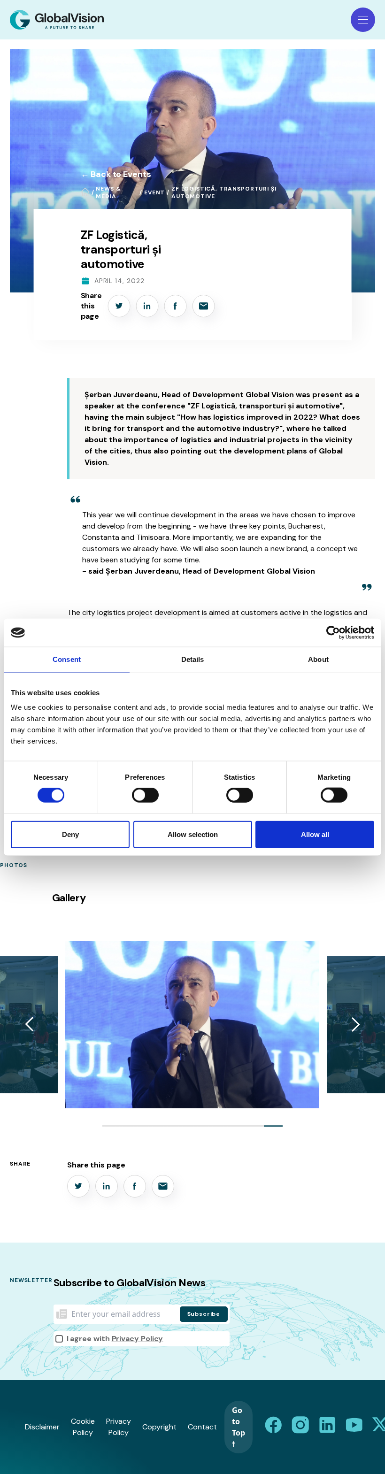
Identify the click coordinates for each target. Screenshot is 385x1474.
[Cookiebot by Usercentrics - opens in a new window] (333, 633)
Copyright (159, 1427)
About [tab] (318, 659)
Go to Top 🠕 (238, 1427)
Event (154, 192)
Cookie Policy (83, 1426)
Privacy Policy (137, 1338)
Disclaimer (42, 1427)
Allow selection (193, 834)
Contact (202, 1427)
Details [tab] (192, 659)
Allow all (315, 834)
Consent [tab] (67, 659)
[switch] (145, 795)
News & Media (108, 192)
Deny (70, 834)
